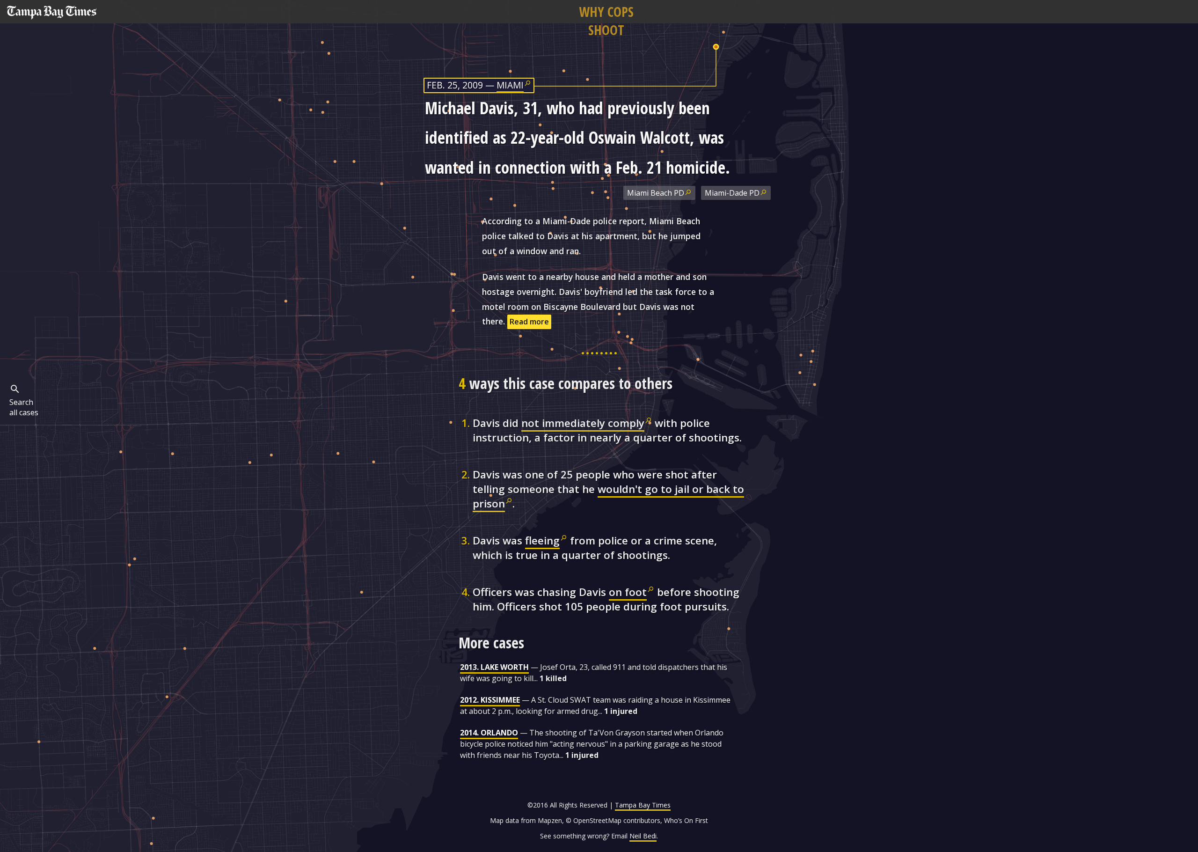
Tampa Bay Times (643, 805)
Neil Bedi (643, 835)
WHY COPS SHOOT (606, 20)
